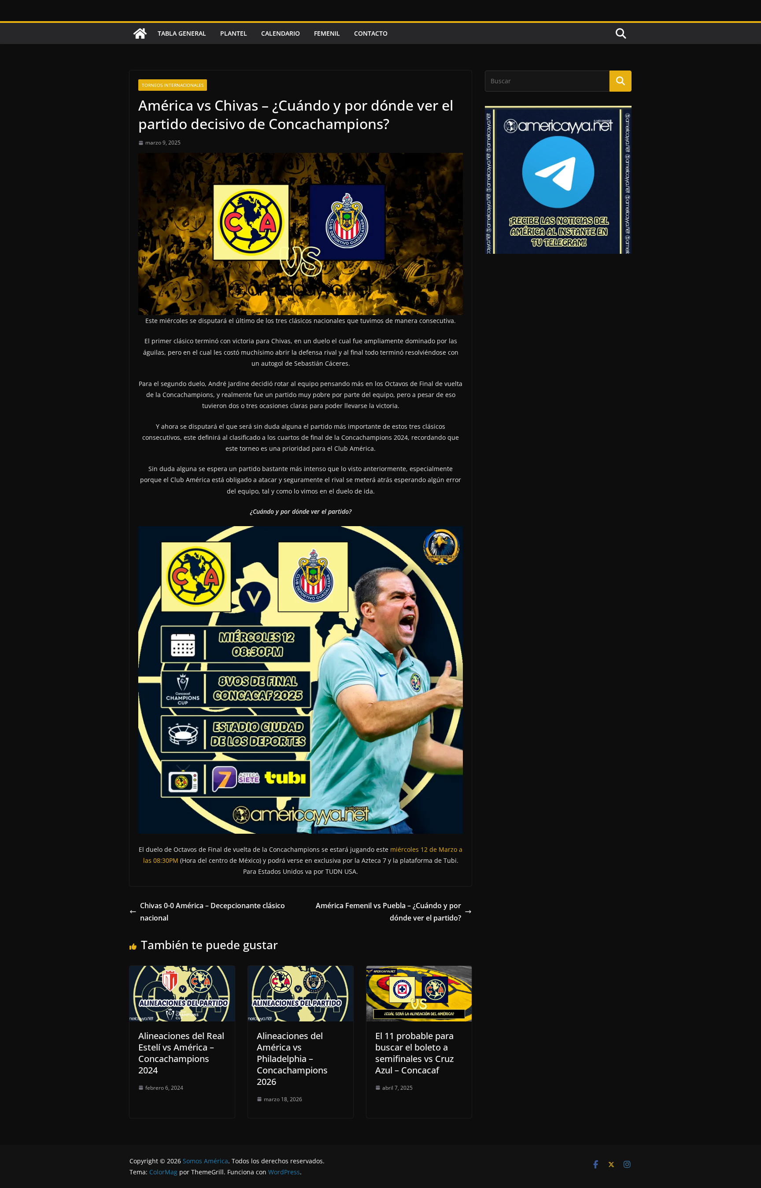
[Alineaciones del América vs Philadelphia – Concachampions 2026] (300, 972)
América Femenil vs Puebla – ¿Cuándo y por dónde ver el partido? (388, 912)
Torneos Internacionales (172, 85)
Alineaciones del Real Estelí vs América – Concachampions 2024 (181, 1053)
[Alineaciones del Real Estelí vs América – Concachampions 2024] (182, 972)
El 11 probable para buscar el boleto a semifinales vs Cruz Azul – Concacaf (414, 1053)
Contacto (371, 33)
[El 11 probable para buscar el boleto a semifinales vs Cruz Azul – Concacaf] (419, 972)
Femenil (327, 33)
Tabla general (182, 33)
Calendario (280, 33)
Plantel (233, 33)
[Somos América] (140, 33)
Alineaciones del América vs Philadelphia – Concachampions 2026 (292, 1059)
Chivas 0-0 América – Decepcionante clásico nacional (212, 912)
